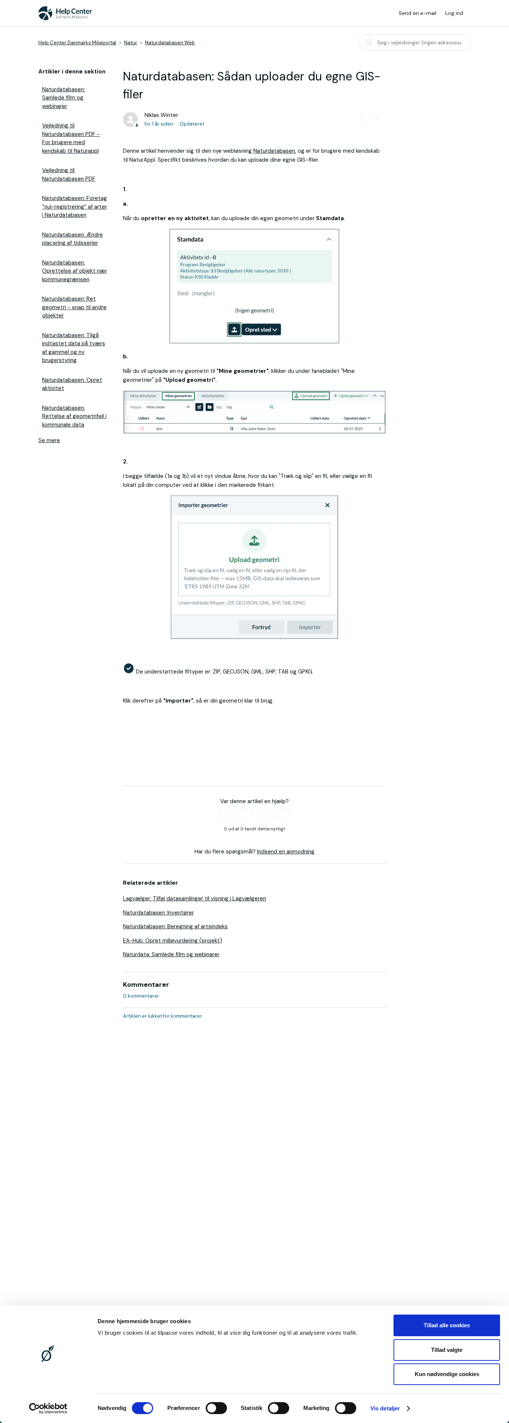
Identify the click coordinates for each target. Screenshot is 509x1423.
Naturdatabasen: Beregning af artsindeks (175, 926)
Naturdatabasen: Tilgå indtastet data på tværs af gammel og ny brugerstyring (73, 348)
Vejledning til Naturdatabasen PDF (68, 175)
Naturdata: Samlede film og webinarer (171, 954)
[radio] (235, 815)
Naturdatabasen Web (170, 42)
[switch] (216, 1408)
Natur (130, 42)
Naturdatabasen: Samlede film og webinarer (63, 98)
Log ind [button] (454, 13)
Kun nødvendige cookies (447, 1374)
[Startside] (65, 13)
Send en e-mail (417, 13)
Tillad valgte (446, 1350)
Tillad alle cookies (447, 1325)
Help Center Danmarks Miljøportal (77, 42)
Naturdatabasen (274, 151)
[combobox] (415, 42)
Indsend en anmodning (285, 851)
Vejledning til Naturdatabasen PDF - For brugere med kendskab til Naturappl (71, 138)
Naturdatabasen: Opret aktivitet (72, 384)
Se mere (49, 440)
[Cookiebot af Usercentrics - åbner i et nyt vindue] (48, 1408)
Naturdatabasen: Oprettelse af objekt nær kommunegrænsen (74, 271)
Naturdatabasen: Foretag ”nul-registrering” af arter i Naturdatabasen (74, 206)
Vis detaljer (385, 1408)
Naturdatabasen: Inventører (158, 912)
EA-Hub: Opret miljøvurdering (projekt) (172, 940)
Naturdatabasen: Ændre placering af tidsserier (72, 239)
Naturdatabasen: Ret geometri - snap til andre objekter (74, 307)
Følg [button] (373, 117)
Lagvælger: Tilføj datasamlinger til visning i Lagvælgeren (194, 898)
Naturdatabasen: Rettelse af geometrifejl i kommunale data (74, 416)
